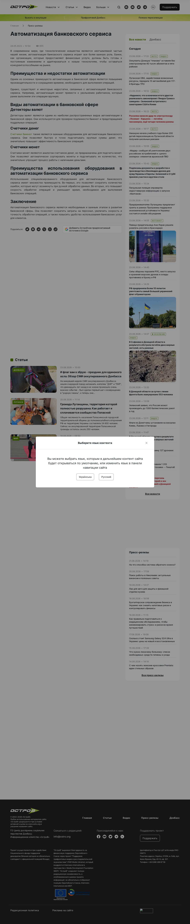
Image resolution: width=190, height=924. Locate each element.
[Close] (146, 443)
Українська (85, 476)
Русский (106, 476)
